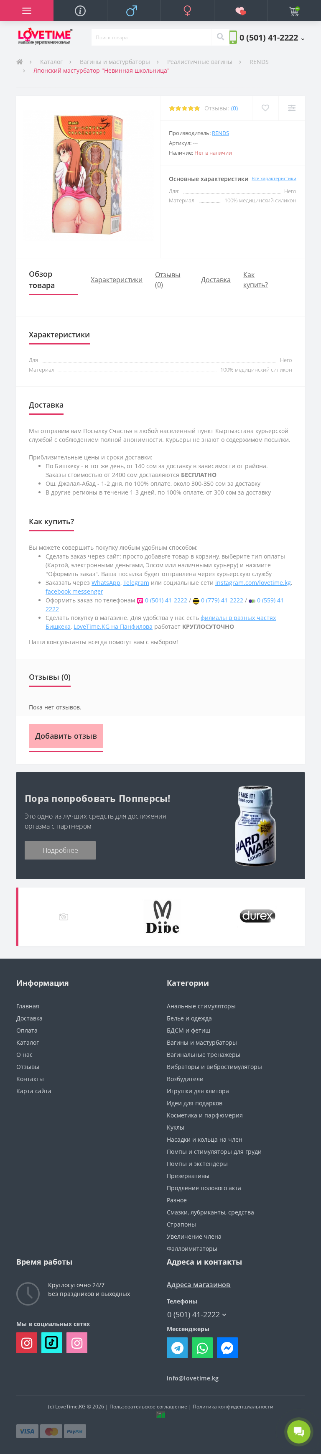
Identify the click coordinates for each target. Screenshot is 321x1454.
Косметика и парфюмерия (205, 1115)
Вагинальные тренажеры (203, 1055)
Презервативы (188, 1176)
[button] (272, 37)
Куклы (175, 1127)
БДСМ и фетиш (188, 1030)
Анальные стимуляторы (201, 1006)
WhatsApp (106, 583)
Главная (27, 1006)
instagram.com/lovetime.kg (253, 583)
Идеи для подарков (194, 1103)
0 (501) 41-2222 (166, 600)
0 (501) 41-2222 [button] (193, 1314)
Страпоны (181, 1224)
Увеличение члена (194, 1236)
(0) (234, 108)
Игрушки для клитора (198, 1091)
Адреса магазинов (199, 1285)
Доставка (216, 279)
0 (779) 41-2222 (222, 600)
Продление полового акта (204, 1188)
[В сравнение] (291, 108)
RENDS (259, 62)
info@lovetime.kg (193, 1378)
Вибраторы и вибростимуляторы (214, 1067)
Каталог (51, 62)
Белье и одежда (189, 1018)
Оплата (27, 1030)
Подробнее (60, 850)
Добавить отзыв (66, 736)
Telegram (136, 583)
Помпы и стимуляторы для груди (214, 1152)
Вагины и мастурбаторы (115, 62)
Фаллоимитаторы (192, 1248)
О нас (24, 1055)
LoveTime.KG (70, 1406)
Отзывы (27, 1067)
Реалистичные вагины (199, 62)
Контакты (30, 1079)
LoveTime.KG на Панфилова (113, 626)
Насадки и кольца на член (204, 1139)
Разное (177, 1200)
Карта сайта (33, 1091)
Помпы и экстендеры (197, 1164)
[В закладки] (265, 108)
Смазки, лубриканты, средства (210, 1212)
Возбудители (185, 1079)
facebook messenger (74, 591)
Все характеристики (274, 178)
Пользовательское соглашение (148, 1406)
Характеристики (117, 279)
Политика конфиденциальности (233, 1406)
